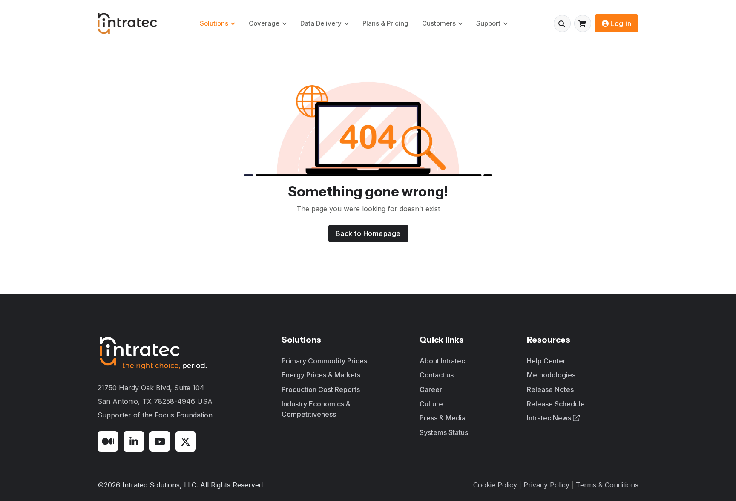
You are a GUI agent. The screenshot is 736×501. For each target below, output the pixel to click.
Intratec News (550, 418)
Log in (620, 23)
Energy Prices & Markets (321, 375)
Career (431, 389)
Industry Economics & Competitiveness (316, 409)
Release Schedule (556, 404)
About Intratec (442, 361)
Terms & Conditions (607, 485)
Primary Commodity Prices (324, 361)
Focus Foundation (184, 415)
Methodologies (551, 375)
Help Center (546, 361)
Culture (431, 404)
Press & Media (443, 418)
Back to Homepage (368, 233)
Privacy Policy (546, 485)
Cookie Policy (495, 485)
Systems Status (444, 432)
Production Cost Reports (321, 389)
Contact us (437, 375)
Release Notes (550, 389)
